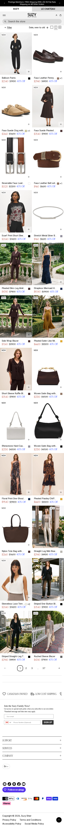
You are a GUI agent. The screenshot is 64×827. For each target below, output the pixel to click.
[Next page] (59, 668)
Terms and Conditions (30, 820)
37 (44, 668)
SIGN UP (48, 722)
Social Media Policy (34, 823)
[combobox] (32, 21)
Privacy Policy (9, 820)
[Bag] (60, 15)
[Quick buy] (28, 71)
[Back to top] (59, 820)
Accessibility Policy (11, 823)
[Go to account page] (56, 15)
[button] (60, 15)
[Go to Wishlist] (52, 15)
